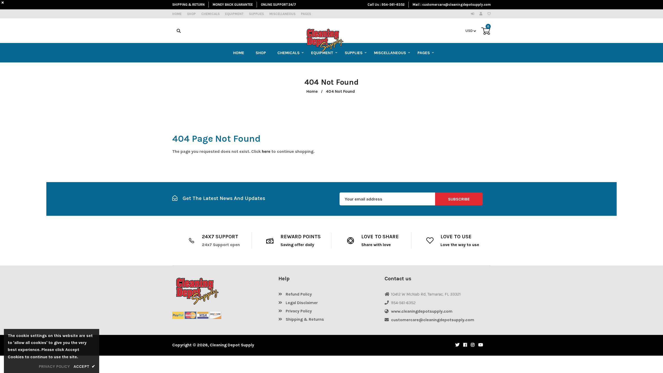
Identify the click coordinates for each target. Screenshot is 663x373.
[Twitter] (457, 344)
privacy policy (54, 366)
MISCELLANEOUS (282, 14)
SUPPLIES (256, 14)
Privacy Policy (298, 311)
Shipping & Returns (304, 319)
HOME (177, 14)
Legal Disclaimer (301, 302)
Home (312, 91)
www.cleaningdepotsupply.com (421, 311)
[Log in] (474, 14)
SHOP (191, 14)
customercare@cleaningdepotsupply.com (456, 4)
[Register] (482, 14)
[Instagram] (472, 344)
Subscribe (459, 199)
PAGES (306, 14)
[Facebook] (465, 344)
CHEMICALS (210, 14)
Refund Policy (298, 294)
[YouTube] (480, 344)
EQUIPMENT (234, 14)
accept (84, 366)
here (266, 151)
